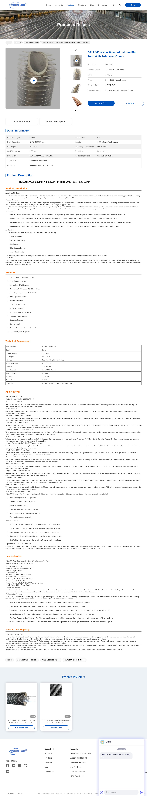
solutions (82, 5)
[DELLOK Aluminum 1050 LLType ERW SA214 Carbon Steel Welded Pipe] (21, 701)
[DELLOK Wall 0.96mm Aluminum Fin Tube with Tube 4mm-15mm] (33, 78)
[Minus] (141, 742)
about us (59, 5)
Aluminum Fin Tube (31, 42)
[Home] (18, 751)
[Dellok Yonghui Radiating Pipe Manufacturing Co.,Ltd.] (18, 5)
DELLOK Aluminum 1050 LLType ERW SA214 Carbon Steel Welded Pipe (21, 721)
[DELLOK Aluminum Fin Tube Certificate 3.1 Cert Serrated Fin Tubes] (56, 701)
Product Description (55, 121)
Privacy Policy (11, 793)
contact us (102, 5)
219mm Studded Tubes (75, 660)
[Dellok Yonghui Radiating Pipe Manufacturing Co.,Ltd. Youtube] (19, 765)
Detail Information (21, 121)
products (70, 5)
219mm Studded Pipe (26, 660)
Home (48, 5)
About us (48, 753)
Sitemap (20, 793)
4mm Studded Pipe (50, 660)
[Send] (141, 792)
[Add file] (101, 792)
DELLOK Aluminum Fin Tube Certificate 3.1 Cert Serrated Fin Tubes (56, 721)
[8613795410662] (25, 765)
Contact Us (49, 772)
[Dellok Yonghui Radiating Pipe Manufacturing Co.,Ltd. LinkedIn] (13, 765)
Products (18, 42)
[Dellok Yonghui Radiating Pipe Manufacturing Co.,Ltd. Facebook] (8, 765)
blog (92, 5)
